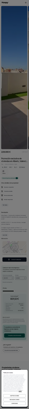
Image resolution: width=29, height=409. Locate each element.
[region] (14, 388)
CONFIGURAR (14, 403)
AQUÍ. (20, 391)
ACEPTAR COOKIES (14, 395)
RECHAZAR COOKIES (14, 399)
